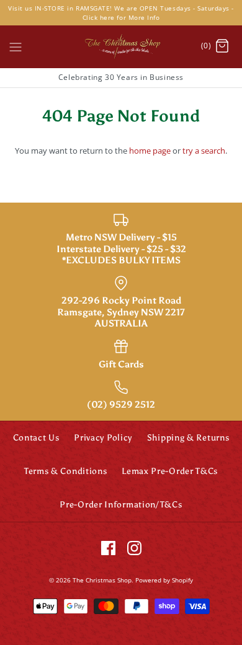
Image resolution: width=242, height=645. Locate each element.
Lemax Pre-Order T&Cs (170, 471)
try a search (203, 150)
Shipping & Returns (188, 437)
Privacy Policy (103, 437)
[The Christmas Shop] (121, 46)
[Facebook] (108, 548)
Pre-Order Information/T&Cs (121, 504)
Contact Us (36, 437)
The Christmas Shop (102, 580)
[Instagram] (134, 548)
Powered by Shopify (164, 580)
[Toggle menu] (15, 45)
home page (150, 150)
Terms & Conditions (65, 471)
